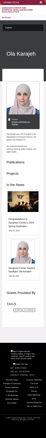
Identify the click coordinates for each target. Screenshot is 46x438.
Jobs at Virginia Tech (34, 406)
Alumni (17, 310)
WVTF (34, 399)
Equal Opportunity (34, 395)
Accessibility (11, 403)
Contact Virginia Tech (23, 375)
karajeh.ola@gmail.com (21, 122)
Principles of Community (12, 383)
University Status (12, 380)
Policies (34, 391)
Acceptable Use (12, 391)
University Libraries (12, 399)
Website (15, 124)
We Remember (13, 395)
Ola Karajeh (6, 17)
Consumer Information (34, 380)
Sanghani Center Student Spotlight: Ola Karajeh (21, 270)
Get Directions (19, 368)
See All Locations (20, 372)
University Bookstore (34, 402)
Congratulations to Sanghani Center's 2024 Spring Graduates (21, 222)
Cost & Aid (34, 383)
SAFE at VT (34, 387)
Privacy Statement (12, 387)
